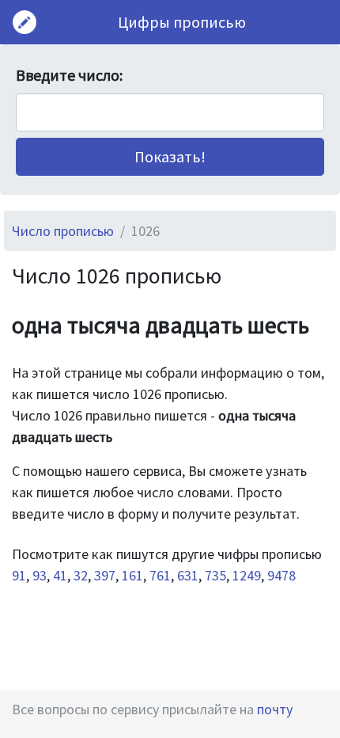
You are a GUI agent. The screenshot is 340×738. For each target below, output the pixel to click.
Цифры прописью (182, 22)
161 (132, 575)
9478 (281, 575)
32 (81, 575)
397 (104, 575)
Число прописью (63, 231)
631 (187, 575)
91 (19, 575)
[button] (170, 157)
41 (60, 575)
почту (275, 709)
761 (160, 575)
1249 (246, 575)
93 (39, 575)
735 (215, 575)
